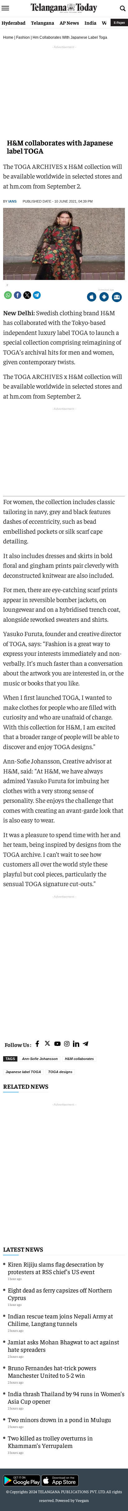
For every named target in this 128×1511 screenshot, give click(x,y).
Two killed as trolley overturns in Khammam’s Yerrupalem (50, 1441)
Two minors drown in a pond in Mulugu (59, 1419)
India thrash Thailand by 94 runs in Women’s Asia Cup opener (66, 1397)
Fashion (23, 37)
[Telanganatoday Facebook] (37, 1044)
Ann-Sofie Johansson (40, 1059)
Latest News (23, 1249)
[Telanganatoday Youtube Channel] (57, 1044)
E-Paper (119, 22)
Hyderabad (13, 22)
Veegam (82, 1500)
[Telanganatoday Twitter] (47, 1044)
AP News (69, 22)
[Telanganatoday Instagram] (67, 1044)
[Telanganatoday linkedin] (76, 1044)
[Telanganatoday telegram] (85, 1044)
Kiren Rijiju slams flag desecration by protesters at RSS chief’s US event (55, 1267)
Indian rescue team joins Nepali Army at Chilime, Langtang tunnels (60, 1319)
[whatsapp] (8, 295)
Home (8, 37)
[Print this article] (117, 297)
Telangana (42, 22)
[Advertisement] (64, 964)
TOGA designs (60, 1072)
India (90, 22)
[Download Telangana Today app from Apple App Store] (91, 297)
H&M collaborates (79, 1059)
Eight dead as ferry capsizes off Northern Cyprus (60, 1293)
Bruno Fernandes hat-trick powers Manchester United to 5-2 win (52, 1371)
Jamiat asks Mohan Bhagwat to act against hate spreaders (63, 1345)
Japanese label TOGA (23, 1072)
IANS (12, 201)
